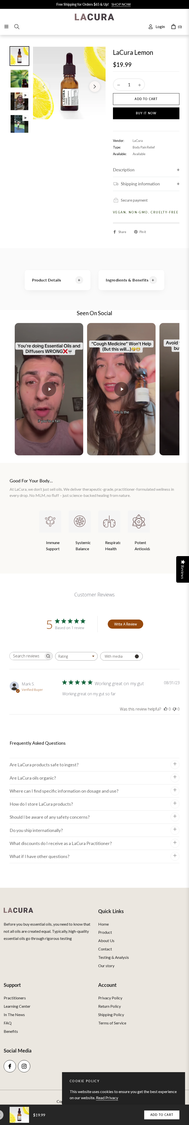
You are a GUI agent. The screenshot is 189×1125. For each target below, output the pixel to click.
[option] (69, 83)
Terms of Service (112, 1023)
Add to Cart (161, 1115)
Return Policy (109, 1006)
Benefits (11, 1031)
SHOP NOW (121, 4)
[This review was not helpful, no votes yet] (174, 709)
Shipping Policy (111, 1014)
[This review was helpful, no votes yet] (165, 709)
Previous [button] (43, 86)
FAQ (8, 1023)
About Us (106, 940)
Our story (106, 965)
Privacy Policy (110, 997)
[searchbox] (27, 656)
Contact (105, 949)
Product (105, 932)
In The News (14, 1014)
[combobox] (76, 656)
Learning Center (17, 1006)
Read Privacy (107, 1097)
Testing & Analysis (113, 957)
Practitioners (15, 997)
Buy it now (146, 113)
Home (103, 924)
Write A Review (125, 624)
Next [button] (94, 86)
